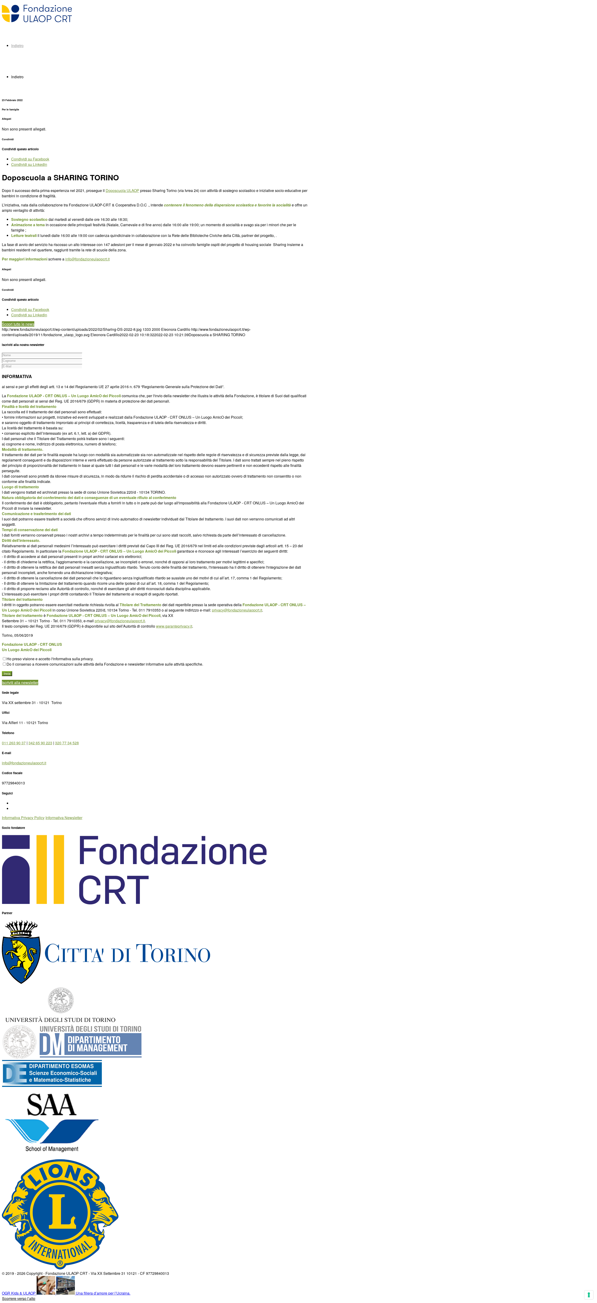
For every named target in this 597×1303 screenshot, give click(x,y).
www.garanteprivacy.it (174, 626)
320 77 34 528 (67, 743)
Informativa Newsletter (63, 817)
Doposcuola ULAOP (122, 190)
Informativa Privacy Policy (23, 817)
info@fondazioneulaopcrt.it (87, 259)
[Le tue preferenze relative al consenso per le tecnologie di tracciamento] (588, 1294)
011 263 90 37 (14, 743)
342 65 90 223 (40, 743)
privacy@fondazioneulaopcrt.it (237, 610)
